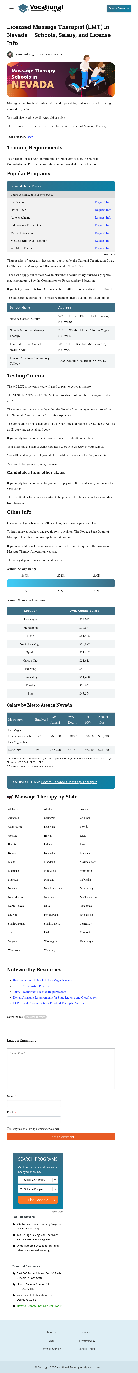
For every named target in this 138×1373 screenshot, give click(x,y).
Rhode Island (87, 914)
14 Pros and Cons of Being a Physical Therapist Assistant (49, 1003)
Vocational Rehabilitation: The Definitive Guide (35, 1297)
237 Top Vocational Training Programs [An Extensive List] (39, 1226)
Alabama (13, 809)
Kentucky (49, 853)
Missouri (13, 879)
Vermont (85, 932)
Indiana (48, 844)
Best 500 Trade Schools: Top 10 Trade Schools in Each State (39, 1275)
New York (50, 897)
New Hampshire (53, 888)
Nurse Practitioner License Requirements (39, 991)
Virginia (12, 941)
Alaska (48, 809)
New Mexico (15, 897)
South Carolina (16, 923)
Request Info (103, 202)
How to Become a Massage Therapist (69, 782)
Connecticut (15, 826)
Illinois (12, 844)
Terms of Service (51, 1348)
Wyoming (49, 950)
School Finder (87, 1348)
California (49, 818)
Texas (11, 932)
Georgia (12, 835)
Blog (51, 1340)
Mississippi (86, 870)
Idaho (83, 835)
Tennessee (86, 923)
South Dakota (52, 923)
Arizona (84, 809)
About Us (51, 1332)
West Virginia (88, 941)
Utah (47, 932)
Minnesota (50, 870)
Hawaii (48, 835)
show (30, 136)
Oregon (12, 914)
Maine (11, 862)
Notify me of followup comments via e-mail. (35, 1129)
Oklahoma (86, 906)
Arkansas (13, 818)
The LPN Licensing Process (31, 986)
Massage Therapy (35, 1016)
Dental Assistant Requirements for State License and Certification (55, 997)
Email (11, 1112)
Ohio (47, 906)
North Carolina (88, 897)
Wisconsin (14, 950)
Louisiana (85, 853)
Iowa (83, 844)
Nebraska (85, 879)
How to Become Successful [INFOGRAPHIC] (33, 1287)
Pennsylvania (51, 914)
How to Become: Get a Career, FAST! (39, 1306)
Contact (87, 1332)
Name (11, 1096)
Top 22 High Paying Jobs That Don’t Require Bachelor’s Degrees (37, 1237)
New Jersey (86, 888)
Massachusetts (88, 862)
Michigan (13, 870)
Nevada (12, 888)
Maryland (49, 862)
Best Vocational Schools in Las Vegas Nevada (42, 980)
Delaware (49, 826)
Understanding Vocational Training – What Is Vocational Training (39, 1248)
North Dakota (16, 906)
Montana (49, 879)
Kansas (12, 853)
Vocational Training (68, 1367)
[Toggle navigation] (11, 8)
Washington (51, 941)
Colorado (85, 818)
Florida (84, 826)
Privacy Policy (87, 1340)
